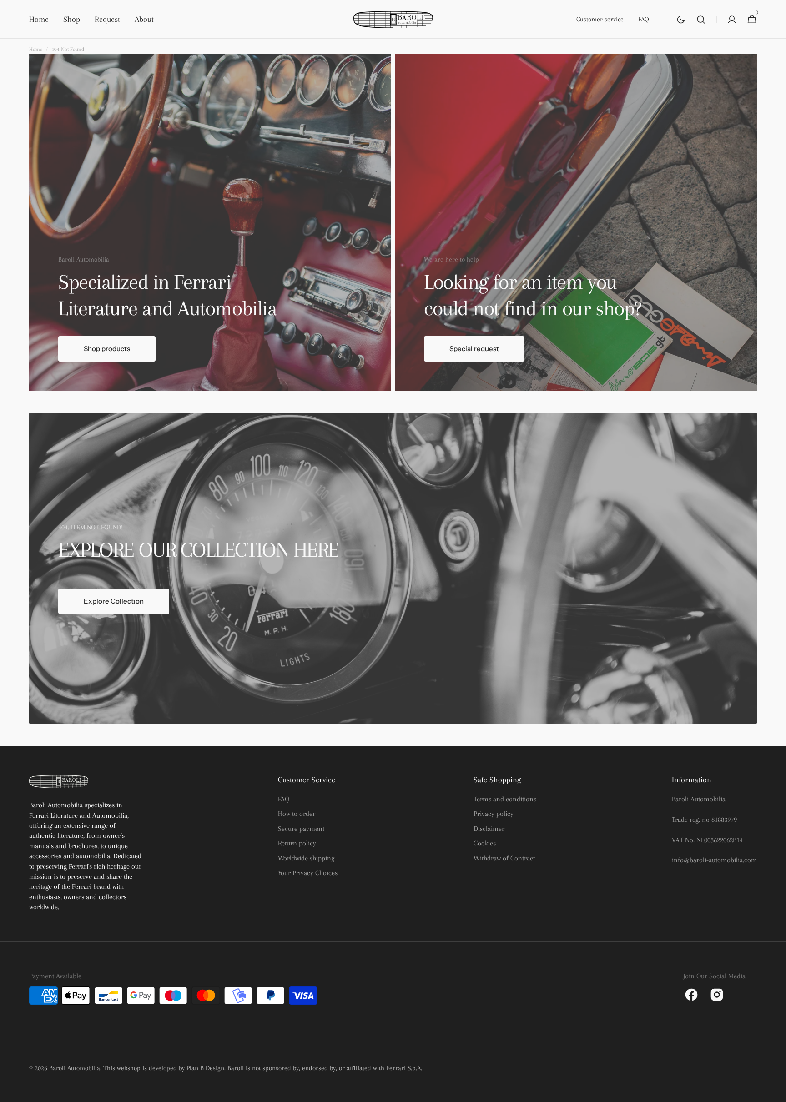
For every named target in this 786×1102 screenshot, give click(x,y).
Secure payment (301, 829)
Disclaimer (489, 829)
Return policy (297, 843)
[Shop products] (210, 222)
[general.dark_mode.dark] (681, 20)
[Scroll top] (775, 1091)
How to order (296, 814)
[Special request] (576, 222)
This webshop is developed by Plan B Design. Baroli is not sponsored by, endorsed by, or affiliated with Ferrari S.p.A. (262, 1068)
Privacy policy (494, 814)
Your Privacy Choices (308, 873)
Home (35, 49)
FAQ (283, 799)
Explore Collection (114, 601)
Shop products (107, 348)
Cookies (485, 843)
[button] (701, 19)
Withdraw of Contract (504, 858)
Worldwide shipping (306, 858)
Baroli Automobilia (74, 1068)
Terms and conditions (505, 799)
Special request (474, 348)
